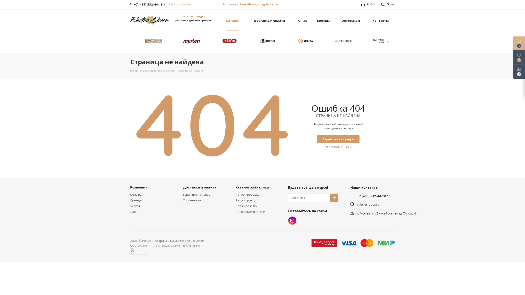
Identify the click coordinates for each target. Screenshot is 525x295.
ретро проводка (193, 16)
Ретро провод (245, 200)
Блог (133, 212)
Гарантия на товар (196, 194)
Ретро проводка (247, 194)
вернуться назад (341, 147)
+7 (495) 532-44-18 (371, 196)
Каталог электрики (252, 187)
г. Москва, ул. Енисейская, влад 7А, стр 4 (249, 4)
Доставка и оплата (199, 187)
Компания (138, 187)
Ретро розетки (246, 206)
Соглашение (192, 200)
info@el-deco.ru (368, 204)
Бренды (136, 200)
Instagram (292, 221)
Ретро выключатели (250, 212)
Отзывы (136, 194)
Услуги (135, 206)
